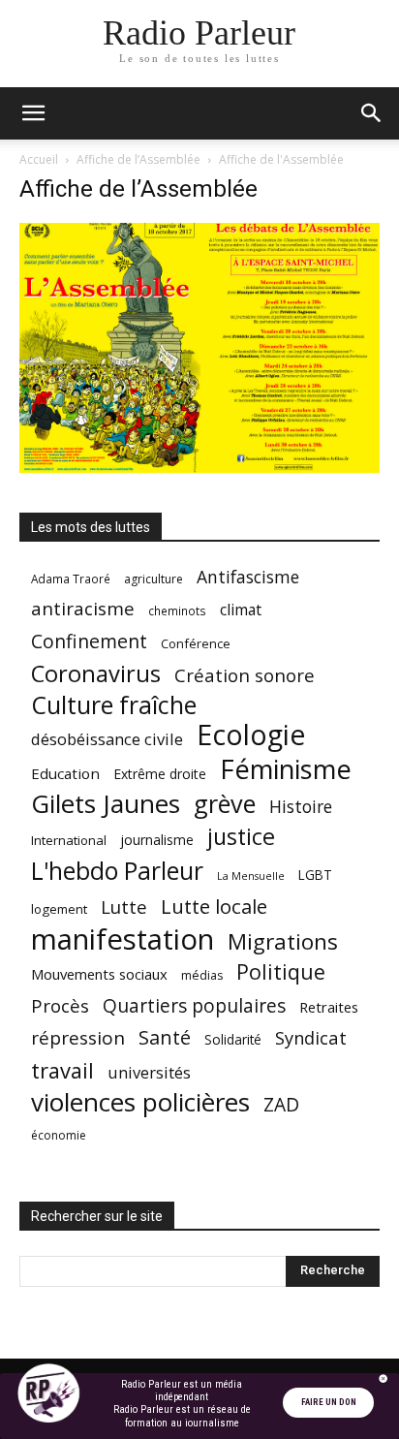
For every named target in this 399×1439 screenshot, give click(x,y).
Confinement (89, 641)
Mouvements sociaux (99, 974)
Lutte (124, 906)
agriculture (153, 579)
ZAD (281, 1104)
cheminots (177, 610)
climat (240, 610)
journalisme (157, 839)
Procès (60, 1005)
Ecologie (251, 735)
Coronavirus (96, 674)
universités (149, 1072)
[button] (33, 113)
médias (202, 975)
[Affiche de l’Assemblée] (199, 467)
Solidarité (232, 1039)
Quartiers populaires (194, 1005)
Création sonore (244, 675)
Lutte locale (214, 906)
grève (225, 804)
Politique (280, 971)
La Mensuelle (251, 876)
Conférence (195, 643)
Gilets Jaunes (105, 804)
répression (78, 1038)
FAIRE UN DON (328, 1402)
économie (58, 1135)
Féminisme (286, 769)
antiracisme (83, 609)
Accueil (38, 159)
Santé (164, 1037)
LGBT (315, 875)
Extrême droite (159, 774)
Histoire (300, 807)
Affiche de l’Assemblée (138, 159)
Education (65, 773)
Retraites (328, 1007)
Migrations (283, 941)
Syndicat (311, 1037)
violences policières (140, 1102)
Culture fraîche (114, 705)
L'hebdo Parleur (117, 870)
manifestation (122, 939)
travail (62, 1070)
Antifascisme (248, 577)
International (69, 840)
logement (59, 909)
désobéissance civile (107, 739)
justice (241, 837)
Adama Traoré (70, 578)
